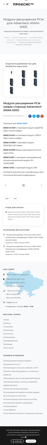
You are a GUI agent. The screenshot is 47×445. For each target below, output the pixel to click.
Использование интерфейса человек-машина (21, 392)
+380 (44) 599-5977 (12, 294)
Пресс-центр (8, 348)
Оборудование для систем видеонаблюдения (21, 378)
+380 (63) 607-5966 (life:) (14, 286)
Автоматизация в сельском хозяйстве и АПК (20, 368)
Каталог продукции (19, 37)
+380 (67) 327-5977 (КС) (15, 279)
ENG (7, 198)
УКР (15, 198)
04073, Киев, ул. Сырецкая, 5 (17, 275)
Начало (7, 37)
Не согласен (17, 441)
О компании (8, 327)
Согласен (31, 441)
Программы (7, 344)
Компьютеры (8, 330)
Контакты (7, 323)
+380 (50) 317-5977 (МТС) (15, 283)
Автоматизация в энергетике (14, 396)
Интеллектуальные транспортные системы (20, 399)
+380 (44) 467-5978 (12, 298)
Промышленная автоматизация (15, 389)
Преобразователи (10, 341)
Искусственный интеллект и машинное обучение (23, 413)
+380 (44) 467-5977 (14, 291)
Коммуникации (9, 337)
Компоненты (8, 334)
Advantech (20, 116)
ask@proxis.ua (11, 302)
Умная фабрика (9, 410)
